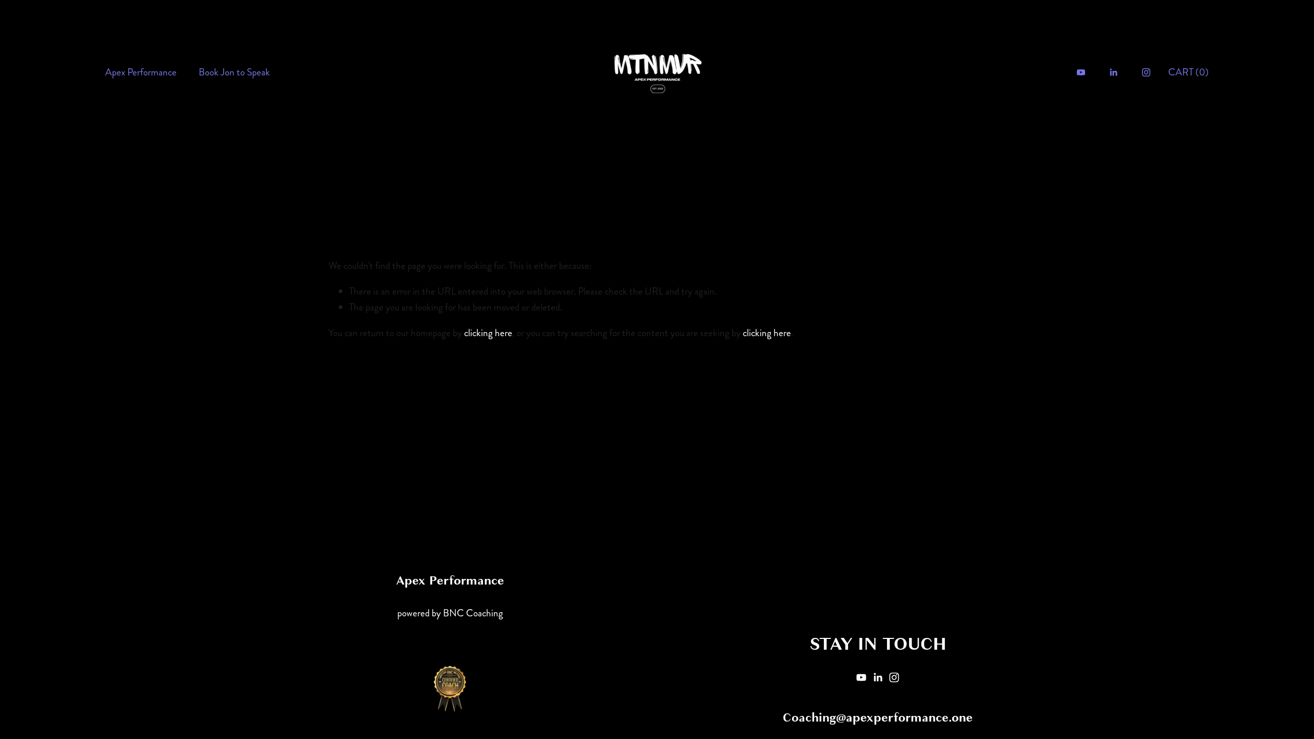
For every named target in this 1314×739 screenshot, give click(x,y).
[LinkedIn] (1113, 72)
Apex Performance (141, 72)
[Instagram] (1146, 72)
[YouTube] (1081, 72)
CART (1188, 72)
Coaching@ (814, 718)
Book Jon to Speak (234, 72)
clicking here (488, 333)
